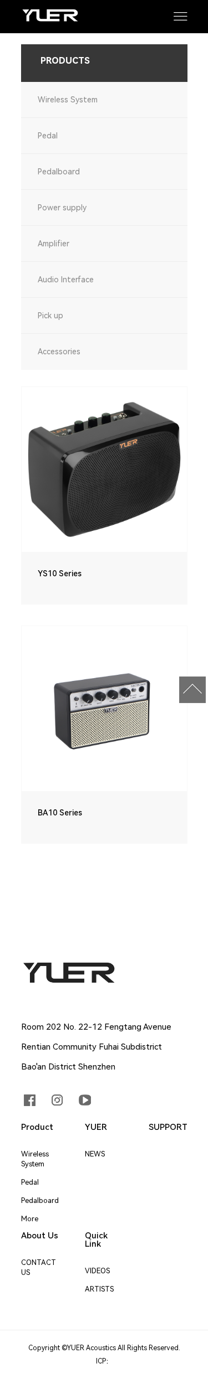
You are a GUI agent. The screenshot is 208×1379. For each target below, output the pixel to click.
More (29, 1219)
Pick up (50, 315)
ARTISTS (99, 1289)
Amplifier (53, 243)
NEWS (95, 1154)
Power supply (62, 207)
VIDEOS (97, 1271)
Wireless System (68, 99)
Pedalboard (59, 171)
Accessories (59, 351)
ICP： (104, 1361)
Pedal (48, 135)
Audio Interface (66, 279)
